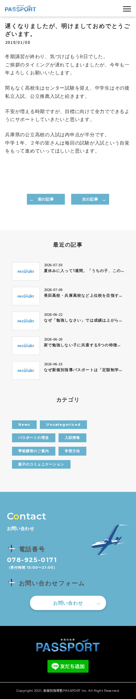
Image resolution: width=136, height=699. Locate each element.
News (24, 424)
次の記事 (90, 199)
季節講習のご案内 (33, 451)
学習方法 (72, 451)
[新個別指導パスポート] (20, 8)
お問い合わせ (68, 603)
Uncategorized (63, 424)
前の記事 (46, 199)
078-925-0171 (32, 560)
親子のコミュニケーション (41, 464)
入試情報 (72, 437)
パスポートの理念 (33, 437)
